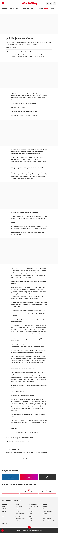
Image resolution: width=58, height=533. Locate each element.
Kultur (46, 8)
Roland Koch (14, 437)
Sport (17, 8)
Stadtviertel (4, 508)
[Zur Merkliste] (51, 3)
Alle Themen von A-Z (19, 506)
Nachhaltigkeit (4, 523)
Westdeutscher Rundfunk (27, 437)
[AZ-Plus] (3, 3)
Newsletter (17, 508)
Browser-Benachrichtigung (20, 513)
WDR (36, 432)
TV (36, 8)
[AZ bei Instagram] (48, 520)
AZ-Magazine (31, 520)
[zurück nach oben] (29, 527)
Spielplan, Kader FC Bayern (20, 518)
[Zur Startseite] (29, 4)
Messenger (18, 509)
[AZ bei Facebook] (43, 520)
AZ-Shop (30, 518)
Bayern (12, 8)
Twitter (19, 437)
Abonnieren (31, 509)
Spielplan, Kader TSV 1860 (20, 520)
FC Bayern (4, 511)
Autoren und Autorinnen (33, 506)
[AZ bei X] (53, 520)
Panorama (30, 8)
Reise (3, 521)
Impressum (45, 506)
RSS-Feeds (17, 511)
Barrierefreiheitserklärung (47, 511)
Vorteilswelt (18, 516)
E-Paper (30, 513)
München (4, 8)
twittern (36, 232)
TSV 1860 (3, 513)
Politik (41, 8)
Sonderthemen (31, 521)
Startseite (4, 11)
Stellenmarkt (18, 521)
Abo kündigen (45, 513)
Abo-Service (31, 511)
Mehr (52, 8)
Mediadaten (31, 516)
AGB (43, 508)
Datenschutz (45, 509)
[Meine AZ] (54, 3)
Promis (24, 8)
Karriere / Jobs (31, 508)
